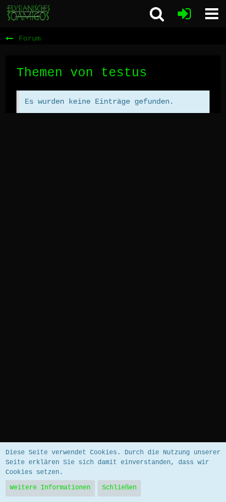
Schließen (119, 488)
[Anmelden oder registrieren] (184, 14)
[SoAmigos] (28, 13)
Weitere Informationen (50, 488)
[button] (212, 14)
